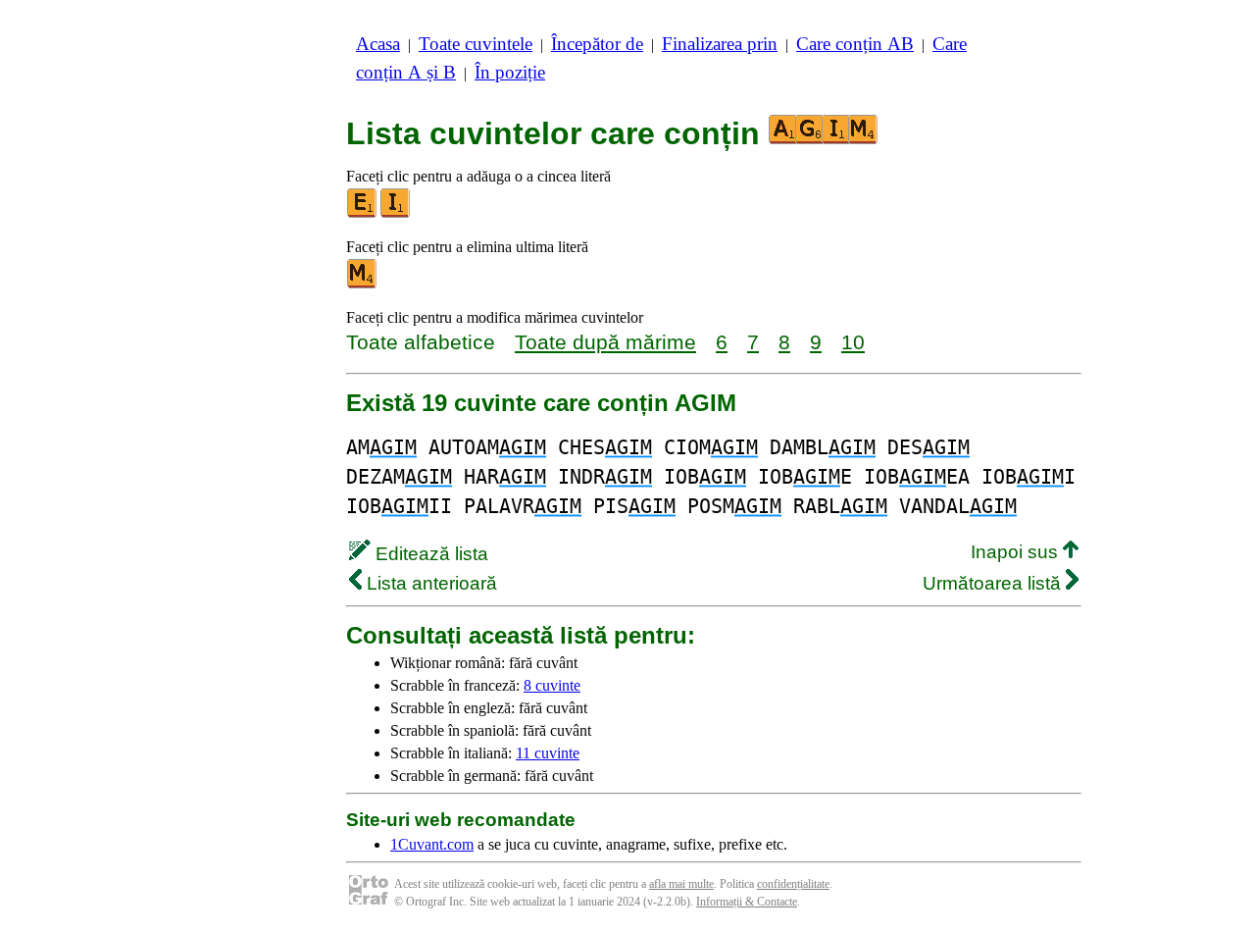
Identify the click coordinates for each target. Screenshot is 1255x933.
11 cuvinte (547, 753)
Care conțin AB (855, 43)
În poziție (510, 72)
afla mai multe (681, 884)
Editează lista (429, 554)
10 (853, 342)
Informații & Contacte (746, 901)
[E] (362, 213)
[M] (362, 284)
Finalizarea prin (720, 43)
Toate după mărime (605, 342)
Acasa (378, 43)
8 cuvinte (552, 685)
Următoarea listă (994, 583)
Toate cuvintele (475, 43)
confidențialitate (793, 884)
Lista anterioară (429, 583)
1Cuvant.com (432, 844)
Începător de (597, 43)
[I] (396, 213)
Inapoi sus (1017, 552)
